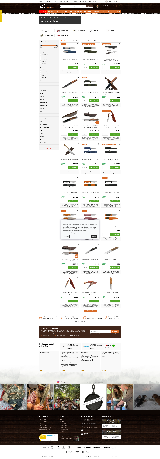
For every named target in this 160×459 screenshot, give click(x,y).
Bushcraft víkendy (64, 425)
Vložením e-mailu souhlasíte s (103, 333)
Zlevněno (44, 56)
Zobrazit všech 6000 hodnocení (72, 347)
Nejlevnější (72, 40)
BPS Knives (45, 77)
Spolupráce (60, 1)
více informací (111, 422)
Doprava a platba (43, 419)
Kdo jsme (62, 419)
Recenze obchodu (64, 429)
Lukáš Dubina (98, 456)
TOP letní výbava (46, 61)
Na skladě (44, 54)
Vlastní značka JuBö (113, 317)
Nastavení (66, 236)
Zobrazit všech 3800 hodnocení (94, 347)
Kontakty (62, 431)
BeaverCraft (45, 71)
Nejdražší (78, 40)
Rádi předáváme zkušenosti (50, 317)
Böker (43, 75)
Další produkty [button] (90, 310)
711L (43, 69)
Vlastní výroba (47, 1)
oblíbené (113, 7)
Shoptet (108, 456)
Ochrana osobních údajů (44, 429)
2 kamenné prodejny (92, 317)
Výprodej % (44, 59)
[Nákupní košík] (118, 6)
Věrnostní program (92, 1)
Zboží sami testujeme (70, 317)
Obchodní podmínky (43, 425)
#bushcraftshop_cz (99, 382)
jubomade (44, 63)
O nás (41, 1)
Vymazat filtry (49, 148)
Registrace (118, 1)
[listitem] (120, 311)
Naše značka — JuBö (65, 423)
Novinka (44, 58)
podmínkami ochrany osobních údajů (109, 333)
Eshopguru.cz (118, 456)
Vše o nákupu (54, 1)
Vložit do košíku (74, 67)
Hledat (89, 6)
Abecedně (94, 40)
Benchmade (45, 73)
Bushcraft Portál (77, 1)
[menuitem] (43, 11)
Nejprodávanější (86, 40)
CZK (104, 1)
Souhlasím (94, 236)
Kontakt (84, 1)
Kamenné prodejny (68, 1)
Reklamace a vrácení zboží (45, 427)
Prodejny (62, 421)
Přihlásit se (114, 331)
